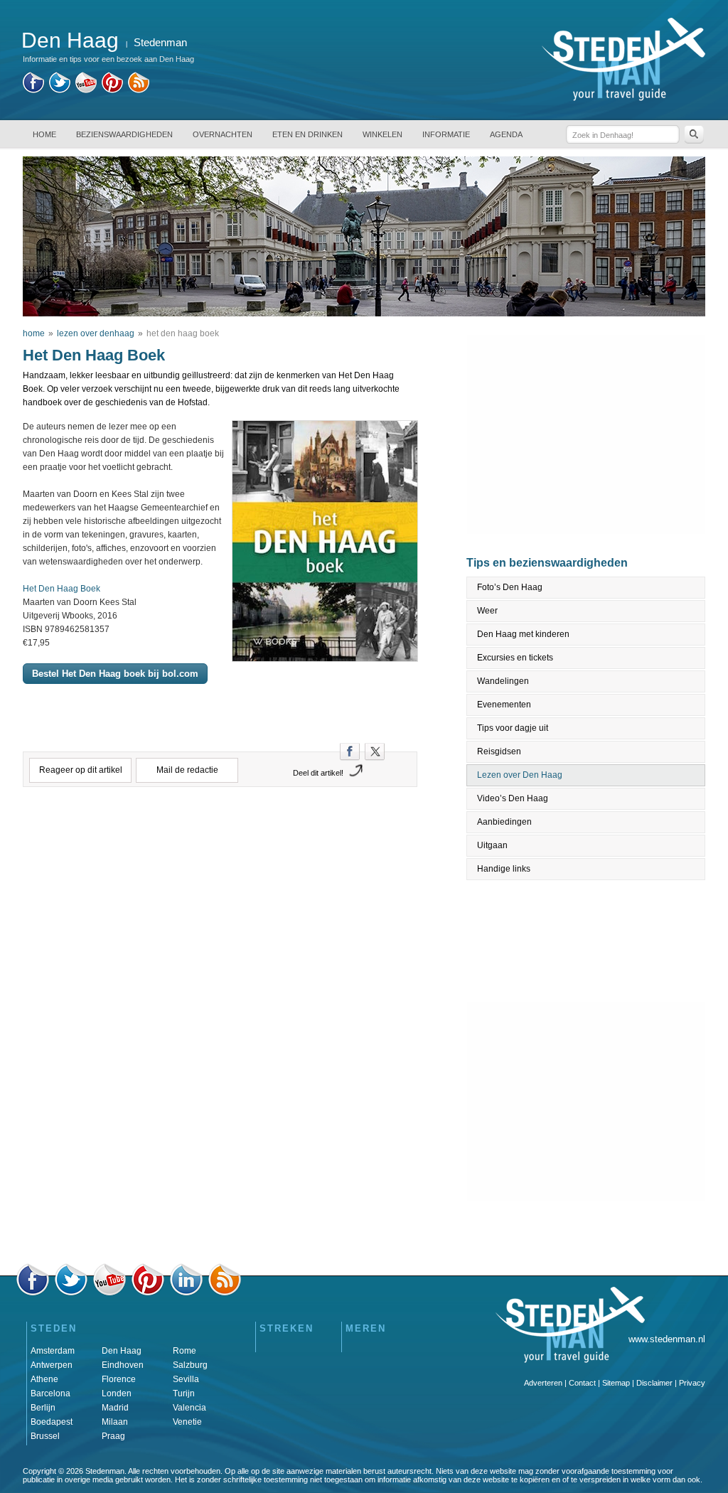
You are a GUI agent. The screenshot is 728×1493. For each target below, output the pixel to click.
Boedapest (52, 1422)
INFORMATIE (446, 134)
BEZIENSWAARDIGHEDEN (124, 134)
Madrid (115, 1408)
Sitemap (616, 1383)
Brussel (45, 1436)
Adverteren (543, 1383)
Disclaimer (654, 1383)
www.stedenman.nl (666, 1339)
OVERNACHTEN (222, 134)
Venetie (187, 1422)
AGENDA (506, 134)
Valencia (189, 1408)
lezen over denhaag (95, 333)
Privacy (692, 1383)
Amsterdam (53, 1351)
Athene (44, 1379)
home (34, 333)
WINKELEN (382, 134)
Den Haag (121, 1351)
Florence (119, 1379)
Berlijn (43, 1408)
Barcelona (50, 1393)
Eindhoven (123, 1365)
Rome (184, 1351)
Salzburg (190, 1365)
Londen (117, 1393)
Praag (113, 1436)
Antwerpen (52, 1365)
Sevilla (186, 1379)
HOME (44, 134)
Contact (582, 1383)
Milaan (115, 1422)
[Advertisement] (220, 858)
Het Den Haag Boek (61, 589)
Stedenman (160, 42)
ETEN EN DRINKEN (307, 134)
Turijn (184, 1393)
